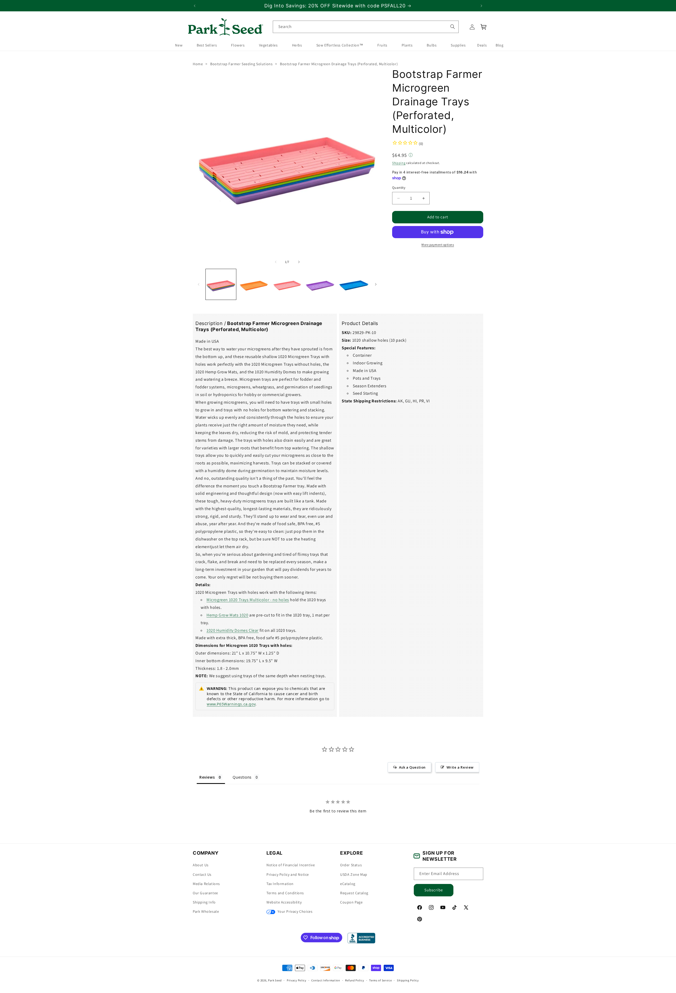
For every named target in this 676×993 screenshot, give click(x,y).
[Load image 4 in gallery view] (320, 284)
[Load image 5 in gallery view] (353, 284)
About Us (201, 865)
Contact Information (325, 980)
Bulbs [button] (431, 45)
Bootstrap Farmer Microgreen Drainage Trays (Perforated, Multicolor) (339, 64)
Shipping (399, 163)
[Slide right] (299, 262)
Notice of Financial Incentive (290, 865)
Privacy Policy (296, 980)
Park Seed (274, 980)
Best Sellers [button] (207, 45)
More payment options (437, 245)
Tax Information (280, 883)
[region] (338, 5)
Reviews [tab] (207, 777)
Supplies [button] (458, 45)
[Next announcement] (481, 6)
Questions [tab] (242, 777)
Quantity (398, 187)
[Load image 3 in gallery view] (287, 284)
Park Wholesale (206, 911)
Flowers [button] (238, 45)
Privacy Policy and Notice (287, 874)
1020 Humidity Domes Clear (232, 630)
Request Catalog (354, 893)
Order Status (351, 865)
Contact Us (202, 874)
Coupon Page (351, 902)
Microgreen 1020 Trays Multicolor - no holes (247, 600)
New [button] (178, 45)
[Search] (452, 26)
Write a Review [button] (460, 767)
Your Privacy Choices (294, 911)
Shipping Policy (408, 980)
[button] (484, 27)
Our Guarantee (205, 893)
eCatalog (347, 883)
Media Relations (206, 883)
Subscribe (433, 889)
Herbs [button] (297, 45)
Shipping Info (204, 902)
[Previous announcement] (194, 6)
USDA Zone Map (353, 874)
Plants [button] (407, 45)
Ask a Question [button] (412, 767)
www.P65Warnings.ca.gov (231, 704)
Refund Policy (354, 980)
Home (198, 64)
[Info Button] (411, 155)
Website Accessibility (284, 902)
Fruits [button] (382, 45)
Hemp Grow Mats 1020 (227, 615)
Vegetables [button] (268, 45)
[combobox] (365, 27)
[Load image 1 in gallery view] (221, 284)
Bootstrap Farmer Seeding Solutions (241, 64)
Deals (482, 45)
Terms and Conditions (285, 893)
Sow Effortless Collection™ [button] (339, 45)
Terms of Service (380, 980)
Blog (499, 45)
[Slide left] (275, 262)
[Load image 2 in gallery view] (254, 284)
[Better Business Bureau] (361, 938)
